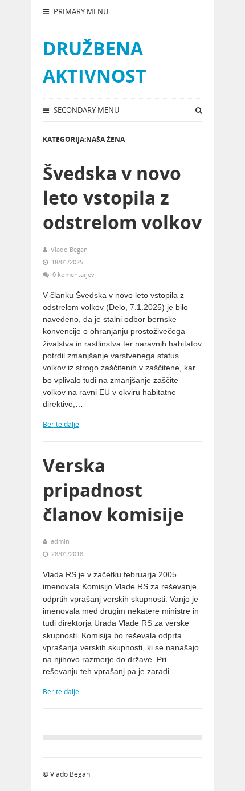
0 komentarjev (73, 274)
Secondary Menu (85, 110)
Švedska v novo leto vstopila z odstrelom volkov (122, 197)
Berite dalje (61, 424)
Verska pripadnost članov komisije (113, 490)
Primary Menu (80, 11)
